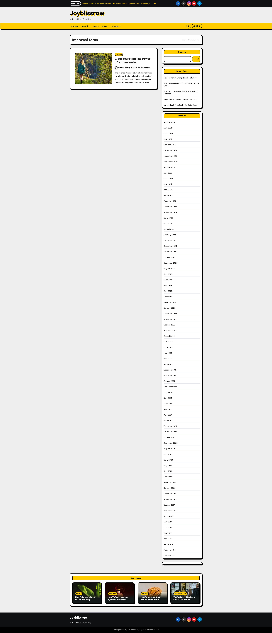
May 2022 (168, 353)
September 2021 (170, 387)
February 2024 (170, 235)
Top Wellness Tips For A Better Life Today (181, 99)
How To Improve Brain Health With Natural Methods (150, 599)
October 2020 (169, 437)
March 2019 (168, 544)
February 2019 (170, 550)
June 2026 (168, 134)
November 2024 (170, 212)
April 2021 (168, 415)
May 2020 (168, 466)
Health (85, 26)
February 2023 (170, 302)
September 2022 (171, 331)
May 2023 (168, 285)
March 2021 (168, 421)
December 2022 (170, 314)
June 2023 (168, 280)
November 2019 (170, 499)
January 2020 (169, 488)
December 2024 (170, 207)
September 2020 (171, 443)
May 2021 (168, 409)
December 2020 (170, 426)
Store (105, 26)
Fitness (74, 26)
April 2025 (168, 190)
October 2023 (169, 257)
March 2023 (169, 297)
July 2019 (168, 522)
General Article (180, 593)
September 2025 (170, 162)
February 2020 (170, 482)
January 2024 (169, 240)
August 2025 (169, 167)
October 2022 (169, 325)
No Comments (146, 68)
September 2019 (170, 511)
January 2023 (169, 308)
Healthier (112, 593)
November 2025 (170, 156)
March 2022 (169, 364)
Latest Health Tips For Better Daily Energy (181, 105)
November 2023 (170, 252)
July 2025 (168, 173)
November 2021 (170, 376)
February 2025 (170, 201)
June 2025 (168, 179)
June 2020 (168, 460)
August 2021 (169, 392)
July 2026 (168, 128)
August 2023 (169, 269)
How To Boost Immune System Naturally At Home (118, 599)
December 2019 (170, 494)
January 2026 (169, 145)
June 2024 (168, 218)
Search (182, 52)
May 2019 (168, 533)
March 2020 (169, 477)
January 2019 (169, 556)
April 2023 (168, 291)
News (95, 26)
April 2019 (168, 539)
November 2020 (170, 432)
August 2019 (169, 516)
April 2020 (168, 471)
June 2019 (168, 527)
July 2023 (168, 274)
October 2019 (169, 505)
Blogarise (142, 630)
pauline (121, 67)
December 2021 (170, 370)
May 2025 (168, 184)
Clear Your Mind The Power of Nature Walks (133, 60)
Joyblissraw (87, 13)
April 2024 (168, 224)
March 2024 (169, 229)
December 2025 (170, 150)
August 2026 (169, 122)
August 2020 (169, 449)
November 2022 (170, 319)
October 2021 (169, 381)
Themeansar (154, 630)
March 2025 (169, 195)
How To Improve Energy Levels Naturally (180, 78)
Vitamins (116, 26)
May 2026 (168, 139)
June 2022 (168, 347)
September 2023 (170, 263)
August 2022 (169, 336)
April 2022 (168, 359)
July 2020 (168, 454)
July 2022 (168, 342)
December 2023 (170, 246)
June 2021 (168, 404)
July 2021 (168, 398)
